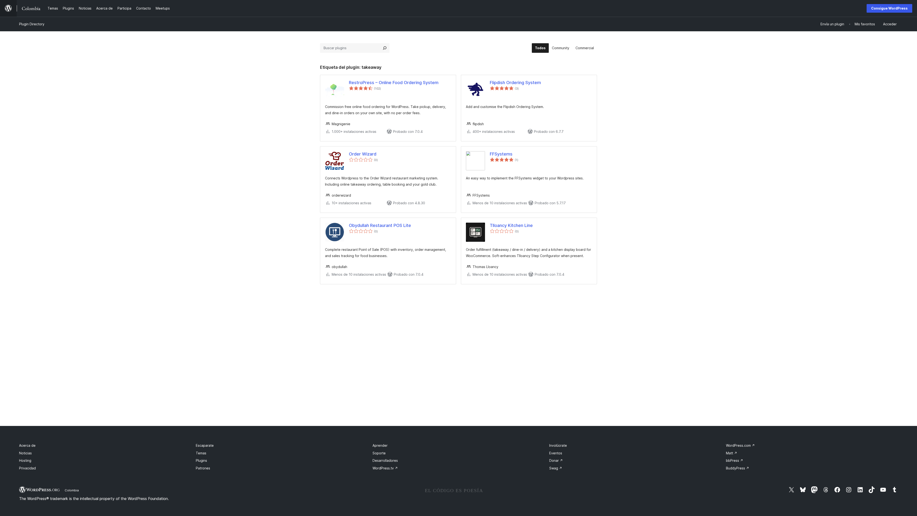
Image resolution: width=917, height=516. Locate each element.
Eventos (555, 453)
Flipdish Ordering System (515, 82)
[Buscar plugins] (384, 48)
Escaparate (205, 445)
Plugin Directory (31, 24)
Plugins (201, 460)
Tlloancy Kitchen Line (511, 225)
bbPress (734, 460)
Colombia (72, 490)
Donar (556, 460)
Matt (731, 453)
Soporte (379, 453)
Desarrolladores (385, 460)
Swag (555, 468)
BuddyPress (737, 468)
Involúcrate (558, 445)
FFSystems (501, 153)
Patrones (203, 468)
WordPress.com (740, 445)
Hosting (25, 460)
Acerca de (27, 445)
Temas (201, 453)
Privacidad (27, 468)
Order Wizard (362, 153)
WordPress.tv (385, 468)
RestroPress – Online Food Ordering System (393, 82)
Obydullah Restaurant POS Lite (380, 225)
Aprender (380, 445)
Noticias (25, 453)
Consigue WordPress (889, 8)
